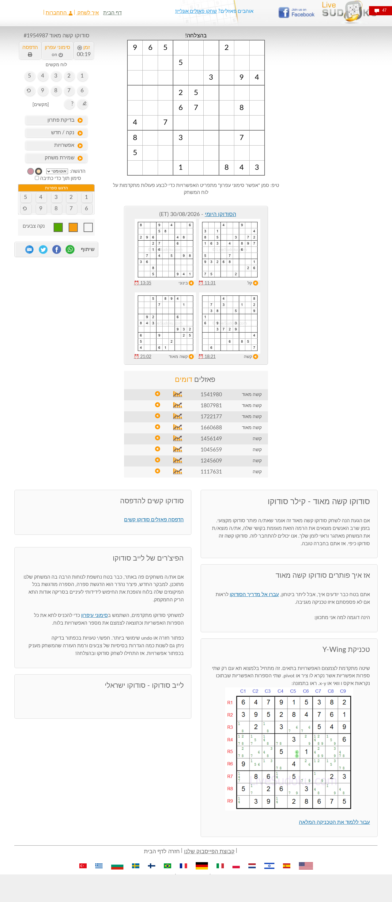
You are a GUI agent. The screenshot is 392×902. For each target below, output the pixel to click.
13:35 (142, 283)
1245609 (211, 460)
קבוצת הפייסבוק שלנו (209, 851)
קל (249, 283)
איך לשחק (87, 12)
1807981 (211, 405)
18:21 (207, 357)
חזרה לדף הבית (162, 851)
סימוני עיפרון (94, 615)
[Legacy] (30, 171)
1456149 (211, 438)
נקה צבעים (34, 226)
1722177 (211, 416)
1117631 (211, 471)
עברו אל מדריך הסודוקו (254, 594)
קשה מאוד (178, 357)
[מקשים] (40, 104)
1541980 (211, 394)
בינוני (183, 283)
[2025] (38, 171)
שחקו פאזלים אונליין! (196, 11)
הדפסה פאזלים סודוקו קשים (154, 519)
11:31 (207, 283)
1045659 (211, 449)
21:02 (142, 357)
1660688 (211, 427)
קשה (248, 357)
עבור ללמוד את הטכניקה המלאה (334, 822)
